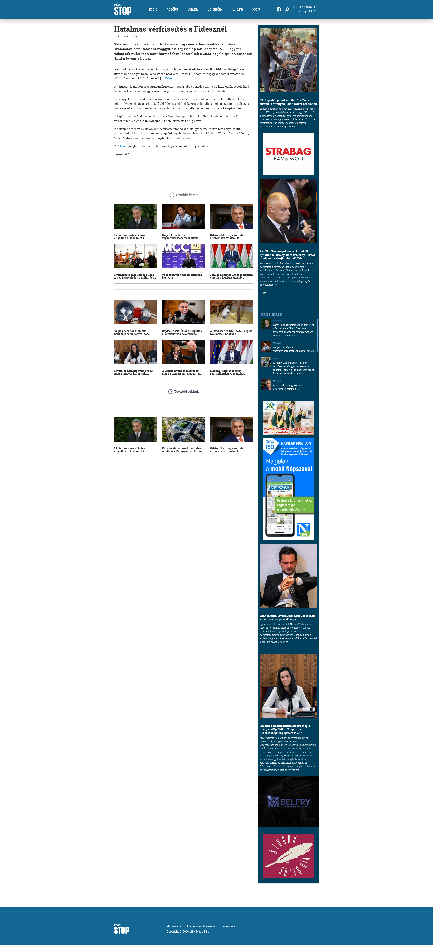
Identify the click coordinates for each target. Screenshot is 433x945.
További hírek (186, 195)
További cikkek (186, 391)
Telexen (122, 146)
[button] (287, 9)
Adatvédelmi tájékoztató (202, 926)
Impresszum (229, 926)
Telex (169, 78)
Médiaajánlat (175, 926)
